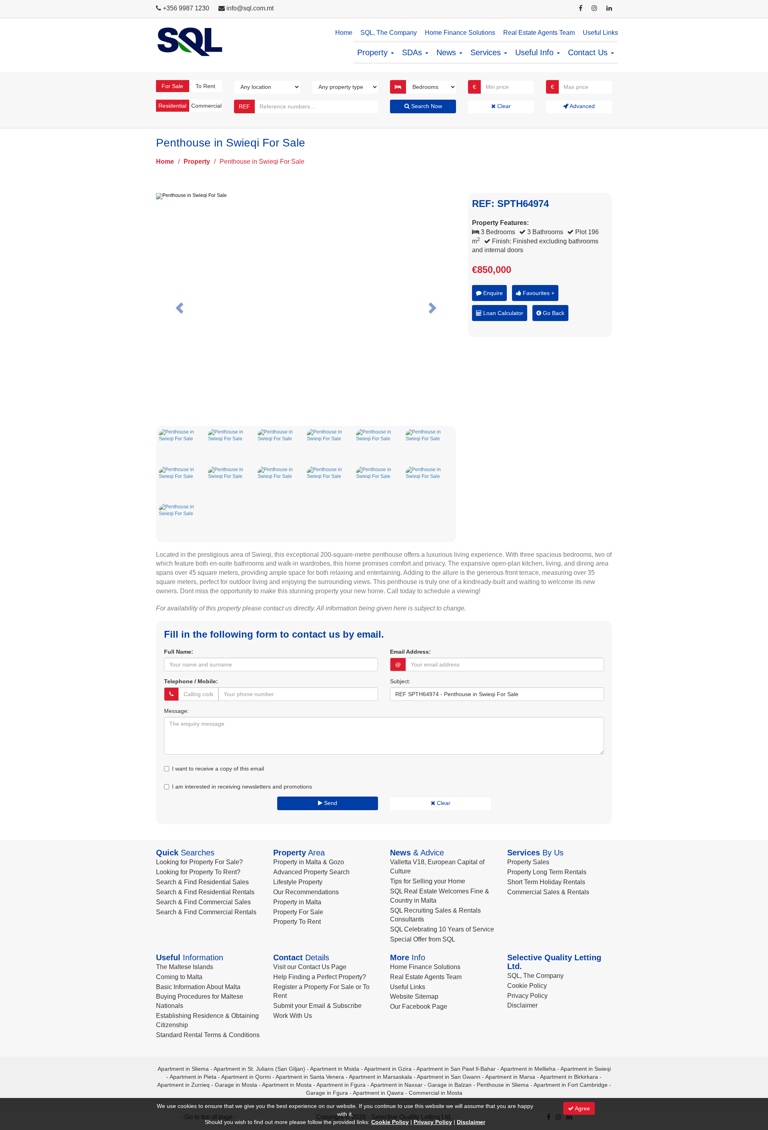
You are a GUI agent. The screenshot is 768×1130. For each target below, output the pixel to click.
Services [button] (486, 52)
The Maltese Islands (184, 966)
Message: (176, 711)
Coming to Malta (179, 976)
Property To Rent (297, 921)
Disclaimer (522, 1005)
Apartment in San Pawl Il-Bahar (456, 1069)
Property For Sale (298, 912)
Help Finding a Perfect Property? (319, 976)
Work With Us (292, 1015)
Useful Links (600, 32)
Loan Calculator (502, 313)
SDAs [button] (413, 52)
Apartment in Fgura (341, 1085)
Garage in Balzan (450, 1085)
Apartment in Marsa (510, 1077)
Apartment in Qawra (378, 1093)
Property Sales (528, 862)
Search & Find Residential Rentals (205, 892)
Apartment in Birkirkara (569, 1077)
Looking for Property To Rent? (198, 872)
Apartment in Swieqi (585, 1069)
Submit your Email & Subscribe (317, 1005)
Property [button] (373, 52)
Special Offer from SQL (422, 939)
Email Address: (410, 651)
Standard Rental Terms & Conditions (208, 1035)
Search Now (426, 106)
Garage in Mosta (236, 1085)
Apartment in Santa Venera (310, 1077)
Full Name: (178, 651)
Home (343, 32)
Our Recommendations (306, 892)
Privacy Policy (527, 995)
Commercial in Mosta (435, 1093)
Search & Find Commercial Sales (203, 902)
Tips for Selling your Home (427, 881)
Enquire (492, 293)
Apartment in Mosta (287, 1085)
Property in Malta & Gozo (308, 862)
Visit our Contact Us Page (309, 966)
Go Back (552, 313)
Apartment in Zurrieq (183, 1085)
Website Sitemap (414, 996)
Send (329, 803)
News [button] (447, 52)
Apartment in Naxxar (396, 1085)
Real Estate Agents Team (539, 32)
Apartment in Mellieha (528, 1069)
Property (197, 161)
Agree (582, 1108)
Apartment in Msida (334, 1069)
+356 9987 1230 (186, 8)
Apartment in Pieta (193, 1077)
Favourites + (537, 293)
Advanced (581, 106)
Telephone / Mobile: (191, 681)
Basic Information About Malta (198, 986)
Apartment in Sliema (183, 1069)
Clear (503, 106)
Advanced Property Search (311, 872)
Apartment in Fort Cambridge (571, 1085)
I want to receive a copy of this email (218, 768)
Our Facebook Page (418, 1006)
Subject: (400, 681)
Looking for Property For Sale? (199, 862)
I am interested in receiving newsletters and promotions (242, 786)
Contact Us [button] (589, 52)
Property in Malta (297, 902)
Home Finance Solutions (460, 32)
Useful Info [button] (535, 52)
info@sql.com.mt (250, 8)
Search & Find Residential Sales (202, 882)
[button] (178, 305)
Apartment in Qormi (246, 1077)
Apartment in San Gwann (448, 1077)
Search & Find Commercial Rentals (206, 912)
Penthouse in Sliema (503, 1085)
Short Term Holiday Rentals (546, 882)
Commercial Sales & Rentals (548, 892)
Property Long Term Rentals (546, 872)
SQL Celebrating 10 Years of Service (442, 929)
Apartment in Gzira (388, 1069)
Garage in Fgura (327, 1093)
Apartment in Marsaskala (380, 1077)
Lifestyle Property (297, 882)
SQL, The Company (388, 32)
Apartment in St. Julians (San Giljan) (259, 1069)
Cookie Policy (527, 985)
